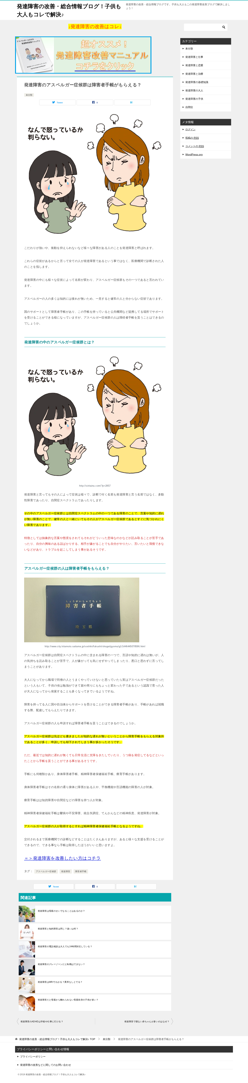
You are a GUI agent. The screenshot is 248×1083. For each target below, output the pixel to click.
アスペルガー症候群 (46, 871)
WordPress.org (194, 154)
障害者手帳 (80, 871)
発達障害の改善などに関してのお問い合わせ (45, 1064)
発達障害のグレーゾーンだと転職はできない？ (61, 964)
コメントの (194, 146)
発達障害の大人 (194, 90)
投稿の (192, 137)
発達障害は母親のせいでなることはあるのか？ (61, 911)
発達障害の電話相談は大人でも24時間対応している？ (65, 946)
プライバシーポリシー (33, 1056)
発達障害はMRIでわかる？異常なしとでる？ (60, 982)
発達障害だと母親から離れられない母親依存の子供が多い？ (68, 1000)
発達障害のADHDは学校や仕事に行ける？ (42, 1021)
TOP (57, 1039)
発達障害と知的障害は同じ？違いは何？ (58, 928)
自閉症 (189, 107)
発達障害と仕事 (194, 56)
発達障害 (65, 871)
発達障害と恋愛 (194, 65)
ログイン (190, 129)
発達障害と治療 (194, 73)
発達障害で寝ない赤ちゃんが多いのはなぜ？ (146, 1021)
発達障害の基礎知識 (196, 82)
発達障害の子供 (194, 98)
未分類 (29, 95)
